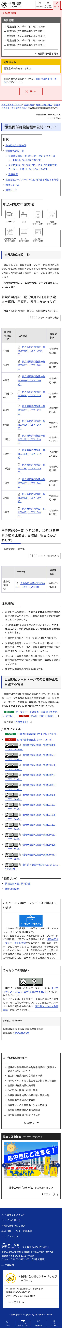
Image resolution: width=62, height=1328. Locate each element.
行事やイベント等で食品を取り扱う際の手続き (32, 1080)
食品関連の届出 (19, 107)
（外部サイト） (21, 722)
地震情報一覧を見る (47, 53)
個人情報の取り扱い (14, 1225)
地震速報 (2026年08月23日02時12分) (26, 31)
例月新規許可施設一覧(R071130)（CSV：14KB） (31, 453)
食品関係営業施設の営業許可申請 (25, 1075)
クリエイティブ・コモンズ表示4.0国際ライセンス (30, 989)
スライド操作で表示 (48, 317)
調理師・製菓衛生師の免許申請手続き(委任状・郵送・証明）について (32, 1069)
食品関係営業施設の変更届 (21, 1100)
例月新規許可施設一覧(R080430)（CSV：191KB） (31, 350)
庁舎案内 (9, 1265)
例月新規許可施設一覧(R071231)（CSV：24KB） (31, 468)
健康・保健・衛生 (44, 104)
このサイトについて (14, 1214)
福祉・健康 (29, 104)
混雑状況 (38, 1325)
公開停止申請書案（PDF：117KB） (35, 739)
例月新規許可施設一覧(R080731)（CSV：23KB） (31, 395)
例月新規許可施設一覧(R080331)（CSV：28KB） (31, 512)
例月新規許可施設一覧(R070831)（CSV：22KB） (31, 409)
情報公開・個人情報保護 (17, 883)
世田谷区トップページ (11, 104)
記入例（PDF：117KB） (43, 716)
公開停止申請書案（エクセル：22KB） (37, 734)
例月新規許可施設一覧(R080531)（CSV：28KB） (31, 365)
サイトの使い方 (12, 1220)
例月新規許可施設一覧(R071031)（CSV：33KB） (31, 439)
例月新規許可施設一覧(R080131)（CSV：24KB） (31, 483)
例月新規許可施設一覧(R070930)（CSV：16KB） (31, 424)
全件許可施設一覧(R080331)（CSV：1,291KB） (30, 585)
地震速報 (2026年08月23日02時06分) (26, 26)
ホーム (7, 1325)
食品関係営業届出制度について (24, 1115)
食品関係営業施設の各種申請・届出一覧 (28, 1095)
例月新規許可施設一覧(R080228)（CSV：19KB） (31, 497)
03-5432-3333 (22, 1292)
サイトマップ (11, 1236)
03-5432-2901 (22, 1033)
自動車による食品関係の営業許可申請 (27, 1105)
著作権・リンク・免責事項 (18, 1231)
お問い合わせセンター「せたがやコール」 (39, 1278)
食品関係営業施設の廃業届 (21, 1085)
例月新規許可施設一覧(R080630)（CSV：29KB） (31, 380)
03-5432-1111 (18, 1255)
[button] (39, 5)
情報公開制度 (12, 889)
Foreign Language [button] (48, 6)
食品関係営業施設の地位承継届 (24, 1110)
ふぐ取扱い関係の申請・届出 (23, 1090)
